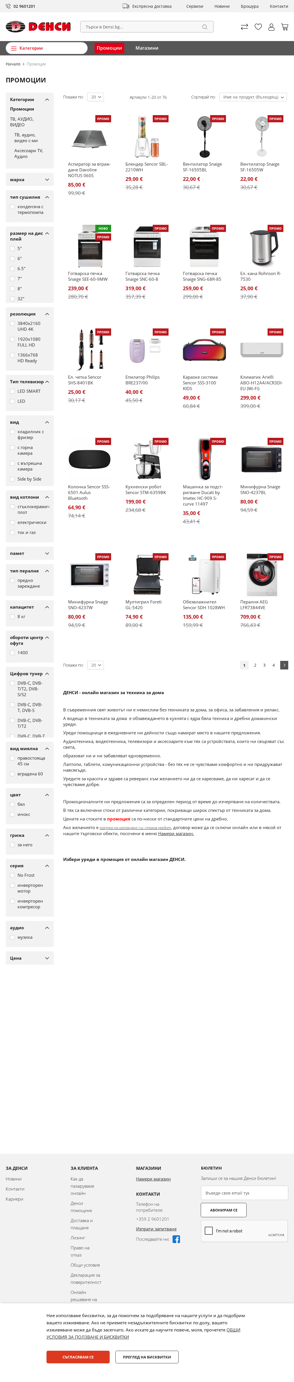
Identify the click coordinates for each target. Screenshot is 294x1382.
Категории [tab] (22, 99)
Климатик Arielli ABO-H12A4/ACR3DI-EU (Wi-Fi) (261, 382)
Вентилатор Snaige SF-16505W (259, 167)
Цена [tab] (16, 958)
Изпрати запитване (156, 1229)
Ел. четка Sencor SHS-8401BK (84, 380)
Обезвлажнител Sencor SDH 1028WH (204, 604)
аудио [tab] (17, 927)
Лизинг (78, 1237)
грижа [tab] (17, 835)
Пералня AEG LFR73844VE (254, 604)
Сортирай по (203, 97)
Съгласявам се (78, 1357)
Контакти (279, 6)
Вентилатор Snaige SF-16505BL (202, 167)
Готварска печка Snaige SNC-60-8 (142, 276)
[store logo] (38, 26)
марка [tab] (17, 179)
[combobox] (147, 26)
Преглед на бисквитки (147, 1357)
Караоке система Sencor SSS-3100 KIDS (200, 382)
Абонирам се (223, 1210)
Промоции (109, 48)
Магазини (147, 48)
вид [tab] (14, 422)
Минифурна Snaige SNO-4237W (88, 604)
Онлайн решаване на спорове (84, 1299)
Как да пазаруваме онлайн (82, 1186)
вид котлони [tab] (24, 497)
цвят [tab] (15, 795)
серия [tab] (17, 865)
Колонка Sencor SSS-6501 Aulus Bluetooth (89, 492)
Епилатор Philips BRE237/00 (142, 380)
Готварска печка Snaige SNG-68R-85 (202, 276)
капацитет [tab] (22, 607)
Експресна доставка (152, 6)
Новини (222, 6)
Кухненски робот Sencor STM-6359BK (145, 489)
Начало (14, 64)
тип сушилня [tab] (25, 197)
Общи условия (85, 1265)
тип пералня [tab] (24, 571)
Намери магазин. (176, 833)
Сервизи (194, 6)
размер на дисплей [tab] (26, 236)
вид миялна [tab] (24, 748)
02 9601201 (24, 6)
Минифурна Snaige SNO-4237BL (260, 489)
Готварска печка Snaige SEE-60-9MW (88, 276)
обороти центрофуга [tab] (26, 640)
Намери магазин (153, 1179)
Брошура (250, 6)
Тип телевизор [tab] (27, 381)
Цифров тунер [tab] (26, 673)
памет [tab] (17, 553)
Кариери (14, 1199)
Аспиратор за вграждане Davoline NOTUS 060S (89, 169)
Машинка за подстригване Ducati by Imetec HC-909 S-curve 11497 (203, 495)
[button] (271, 27)
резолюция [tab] (23, 314)
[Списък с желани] (258, 27)
